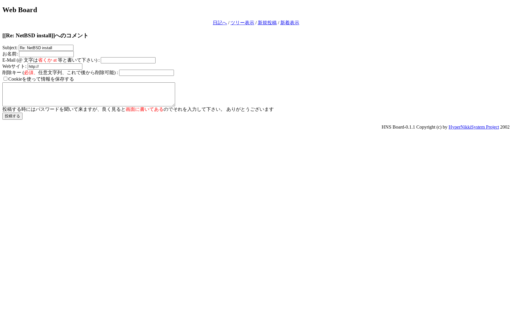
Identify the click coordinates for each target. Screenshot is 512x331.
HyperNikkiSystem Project (474, 126)
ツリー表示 (242, 22)
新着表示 (289, 22)
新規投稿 (267, 22)
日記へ (220, 22)
